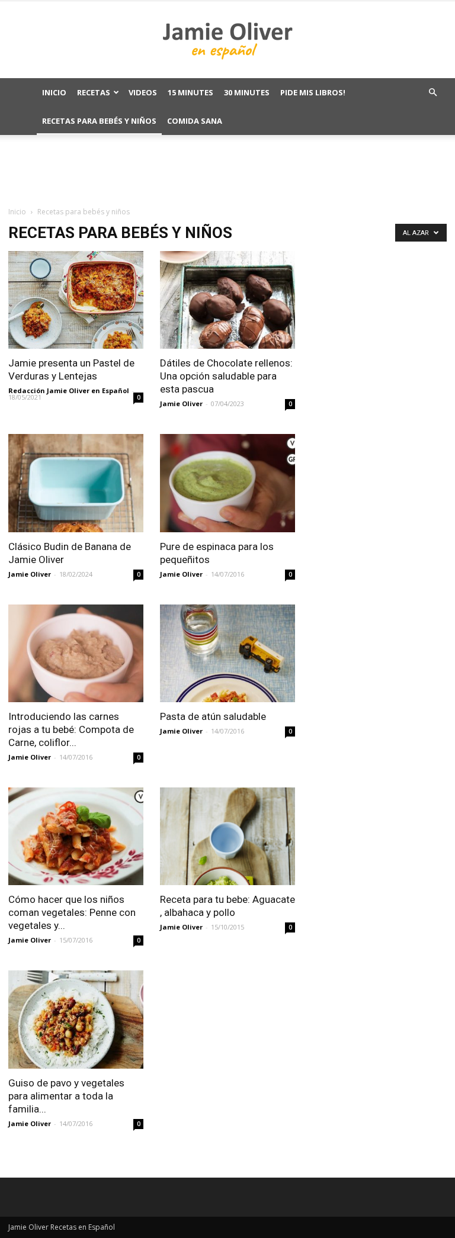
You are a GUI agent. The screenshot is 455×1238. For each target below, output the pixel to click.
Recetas (93, 92)
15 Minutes (190, 92)
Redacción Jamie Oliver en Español (68, 390)
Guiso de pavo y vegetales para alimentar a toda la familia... (66, 1096)
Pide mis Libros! (312, 92)
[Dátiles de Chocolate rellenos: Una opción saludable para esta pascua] (227, 300)
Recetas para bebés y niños (99, 120)
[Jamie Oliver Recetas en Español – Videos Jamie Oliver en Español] (227, 40)
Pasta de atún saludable (213, 716)
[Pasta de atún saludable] (227, 653)
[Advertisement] (227, 170)
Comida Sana (194, 120)
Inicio (54, 92)
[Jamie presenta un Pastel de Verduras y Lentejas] (75, 300)
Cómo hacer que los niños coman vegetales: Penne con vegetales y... (72, 912)
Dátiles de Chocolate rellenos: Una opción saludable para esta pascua (226, 376)
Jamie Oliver (181, 403)
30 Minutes (247, 92)
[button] (432, 92)
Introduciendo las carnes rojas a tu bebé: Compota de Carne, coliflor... (71, 729)
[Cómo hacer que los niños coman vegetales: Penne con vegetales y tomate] (75, 836)
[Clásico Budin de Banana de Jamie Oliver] (75, 483)
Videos (143, 92)
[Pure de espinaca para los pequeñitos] (227, 483)
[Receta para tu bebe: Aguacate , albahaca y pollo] (227, 836)
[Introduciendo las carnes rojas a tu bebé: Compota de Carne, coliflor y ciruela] (75, 653)
